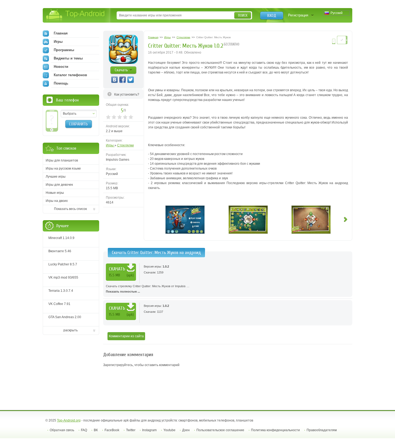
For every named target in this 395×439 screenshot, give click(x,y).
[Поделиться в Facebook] (122, 79)
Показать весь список (70, 209)
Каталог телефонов (70, 75)
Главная (61, 33)
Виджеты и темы (68, 58)
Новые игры (55, 193)
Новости (61, 67)
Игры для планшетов (62, 160)
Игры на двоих (57, 201)
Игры (110, 145)
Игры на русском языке (63, 168)
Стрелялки (125, 145)
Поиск (242, 15)
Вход (271, 15)
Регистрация (298, 15)
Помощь (61, 83)
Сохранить (78, 124)
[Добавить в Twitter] (130, 79)
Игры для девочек (59, 185)
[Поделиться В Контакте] (114, 79)
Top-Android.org (69, 420)
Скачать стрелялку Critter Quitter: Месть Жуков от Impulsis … (147, 289)
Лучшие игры (56, 176)
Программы (64, 50)
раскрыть (70, 330)
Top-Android (75, 15)
